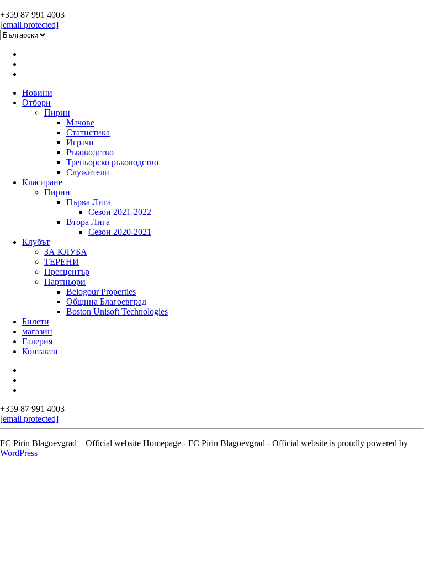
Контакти (40, 351)
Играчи (80, 142)
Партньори (65, 281)
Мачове (80, 122)
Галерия (37, 341)
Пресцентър (66, 271)
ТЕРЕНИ (61, 261)
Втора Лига (88, 222)
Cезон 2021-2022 (119, 212)
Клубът (36, 242)
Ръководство (90, 152)
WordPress (19, 453)
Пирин (57, 112)
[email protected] (29, 24)
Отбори (36, 102)
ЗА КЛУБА (65, 251)
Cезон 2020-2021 (119, 232)
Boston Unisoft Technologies (117, 311)
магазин (37, 331)
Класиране (42, 182)
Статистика (88, 132)
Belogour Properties (101, 291)
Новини (37, 92)
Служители (87, 172)
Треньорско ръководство (112, 162)
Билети (35, 321)
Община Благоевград (106, 301)
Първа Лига (88, 202)
